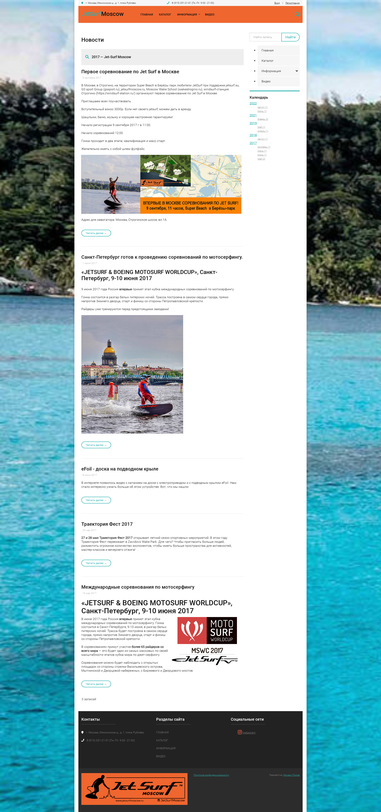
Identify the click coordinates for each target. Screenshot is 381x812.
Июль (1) (262, 111)
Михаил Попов (291, 775)
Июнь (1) (262, 155)
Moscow (102, 13)
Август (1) (263, 107)
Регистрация (293, 3)
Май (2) (261, 159)
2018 (253, 135)
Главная (146, 14)
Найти (290, 37)
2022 (253, 103)
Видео (210, 14)
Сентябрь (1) (264, 147)
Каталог (165, 14)
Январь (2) (263, 119)
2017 (253, 143)
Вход (277, 3)
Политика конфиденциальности (211, 775)
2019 (253, 123)
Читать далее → (96, 233)
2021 (253, 115)
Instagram (248, 732)
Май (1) (261, 127)
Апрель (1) (263, 131)
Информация (187, 14)
